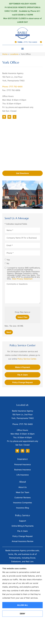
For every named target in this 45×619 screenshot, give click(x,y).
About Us (22, 487)
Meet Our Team (22, 492)
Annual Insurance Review (22, 541)
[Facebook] (9, 117)
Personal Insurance (22, 464)
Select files (22, 317)
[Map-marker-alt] (4, 117)
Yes (8, 260)
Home (5, 54)
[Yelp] (14, 117)
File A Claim (22, 531)
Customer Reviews (22, 497)
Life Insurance (22, 475)
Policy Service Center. (27, 359)
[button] (22, 49)
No (8, 263)
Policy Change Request (22, 536)
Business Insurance (22, 469)
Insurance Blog (22, 508)
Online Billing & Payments (22, 526)
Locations (14, 54)
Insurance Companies (22, 502)
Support (22, 521)
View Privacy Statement (22, 279)
